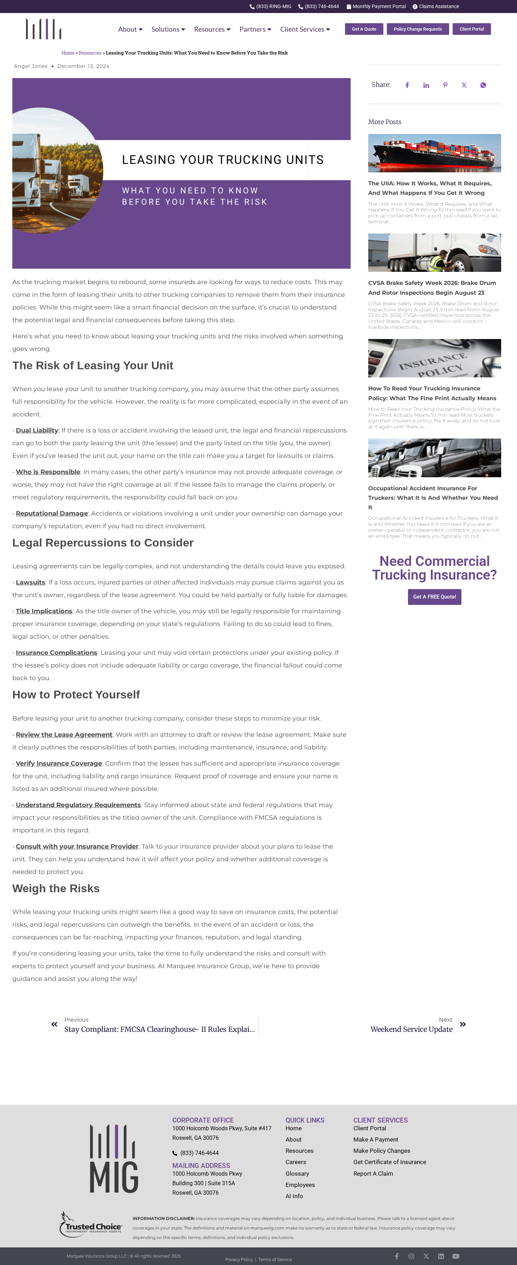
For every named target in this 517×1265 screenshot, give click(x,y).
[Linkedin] (441, 1256)
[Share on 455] (464, 84)
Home (68, 53)
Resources (209, 29)
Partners (253, 29)
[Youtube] (456, 1256)
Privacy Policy (239, 1259)
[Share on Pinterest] (445, 84)
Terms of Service (275, 1259)
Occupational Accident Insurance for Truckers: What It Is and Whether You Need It (433, 498)
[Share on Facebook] (407, 84)
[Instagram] (411, 1256)
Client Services (302, 29)
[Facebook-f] (397, 1256)
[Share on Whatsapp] (483, 84)
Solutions (165, 29)
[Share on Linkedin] (426, 84)
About (127, 29)
